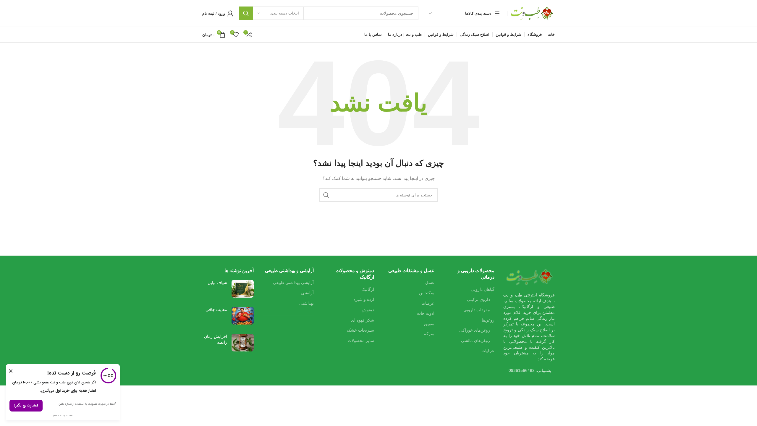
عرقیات (487, 350)
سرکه (429, 333)
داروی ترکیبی (478, 299)
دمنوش (368, 309)
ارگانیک (367, 289)
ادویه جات (425, 313)
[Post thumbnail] (243, 289)
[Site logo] (532, 13)
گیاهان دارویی (482, 289)
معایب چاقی (216, 309)
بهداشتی (306, 303)
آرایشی (307, 293)
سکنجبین (426, 293)
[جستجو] (246, 13)
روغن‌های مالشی (475, 340)
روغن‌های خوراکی (474, 330)
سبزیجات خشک (360, 330)
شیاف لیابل (217, 282)
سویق (429, 323)
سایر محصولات (361, 340)
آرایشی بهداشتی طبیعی (293, 282)
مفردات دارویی (476, 309)
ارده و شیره (363, 299)
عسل (429, 282)
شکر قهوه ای (362, 320)
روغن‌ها (488, 320)
